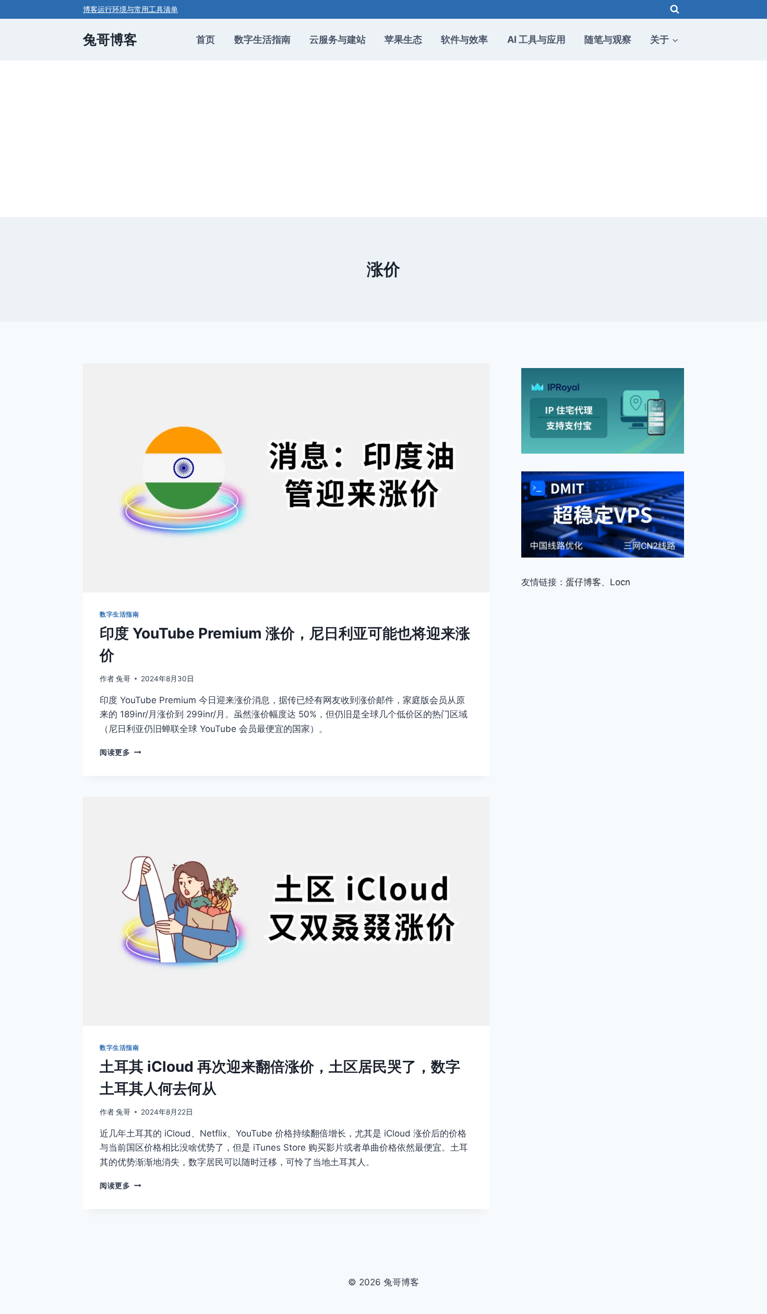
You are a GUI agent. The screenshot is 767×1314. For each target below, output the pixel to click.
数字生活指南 (262, 39)
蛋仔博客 (583, 582)
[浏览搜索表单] (674, 9)
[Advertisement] (383, 139)
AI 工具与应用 (536, 39)
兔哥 (123, 678)
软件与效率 (464, 39)
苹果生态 (403, 39)
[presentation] (286, 478)
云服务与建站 (337, 39)
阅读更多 (120, 752)
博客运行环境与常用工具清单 (130, 9)
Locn (620, 582)
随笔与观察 (607, 39)
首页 (205, 39)
